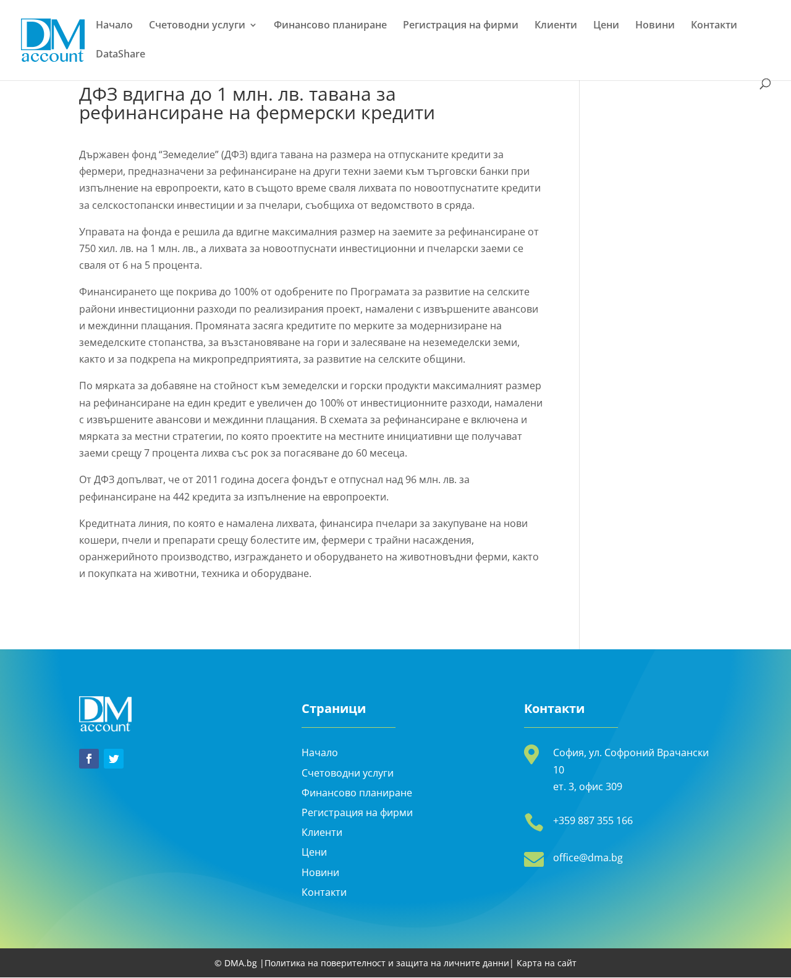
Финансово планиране (330, 26)
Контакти (714, 26)
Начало (114, 26)
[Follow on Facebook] (89, 759)
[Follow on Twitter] (114, 759)
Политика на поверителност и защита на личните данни (386, 963)
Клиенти (556, 26)
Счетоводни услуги (197, 26)
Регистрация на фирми (460, 26)
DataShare (120, 55)
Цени (606, 26)
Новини (655, 26)
